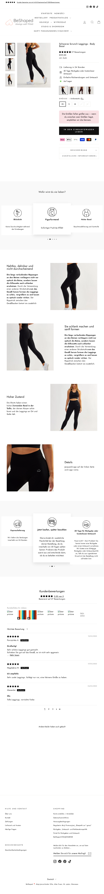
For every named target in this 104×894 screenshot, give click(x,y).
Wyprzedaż (60, 22)
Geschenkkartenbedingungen (16, 850)
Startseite (47, 13)
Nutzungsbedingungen (61, 821)
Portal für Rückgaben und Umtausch (66, 833)
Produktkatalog (59, 18)
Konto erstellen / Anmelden (63, 814)
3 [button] (52, 709)
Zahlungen (9, 821)
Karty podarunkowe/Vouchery (52, 31)
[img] (13, 636)
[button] (65, 52)
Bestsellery (41, 18)
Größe (69, 98)
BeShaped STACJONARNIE (63, 837)
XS (63, 104)
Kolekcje (45, 22)
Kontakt (7, 817)
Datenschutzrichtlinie (61, 817)
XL (87, 104)
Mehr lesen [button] (14, 655)
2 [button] (48, 709)
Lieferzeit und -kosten (13, 825)
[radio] (63, 90)
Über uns (8, 814)
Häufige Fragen (10, 829)
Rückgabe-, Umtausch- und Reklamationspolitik (70, 829)
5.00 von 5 (59, 596)
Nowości (59, 13)
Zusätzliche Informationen (79, 156)
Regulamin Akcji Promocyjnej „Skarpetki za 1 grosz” (72, 825)
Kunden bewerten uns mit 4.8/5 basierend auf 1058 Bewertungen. (38, 2)
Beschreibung (79, 150)
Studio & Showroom (52, 26)
